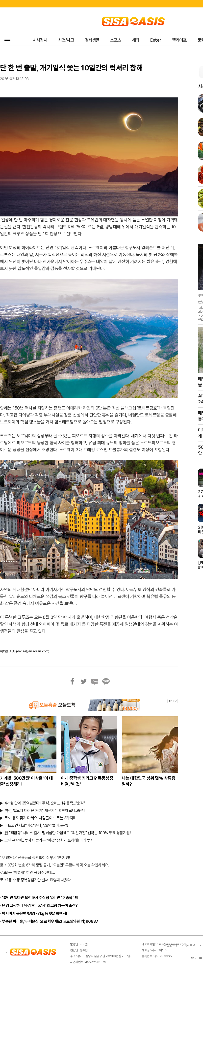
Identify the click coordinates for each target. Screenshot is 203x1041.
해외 (126, 39)
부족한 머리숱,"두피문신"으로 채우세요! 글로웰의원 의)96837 (50, 920)
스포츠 (108, 39)
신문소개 (172, 944)
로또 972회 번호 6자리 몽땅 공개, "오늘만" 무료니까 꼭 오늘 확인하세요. (54, 864)
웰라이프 (166, 39)
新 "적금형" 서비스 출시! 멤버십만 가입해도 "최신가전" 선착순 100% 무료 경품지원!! (67, 832)
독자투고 (189, 944)
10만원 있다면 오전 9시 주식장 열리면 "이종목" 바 (40, 896)
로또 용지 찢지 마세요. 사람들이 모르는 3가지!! (39, 817)
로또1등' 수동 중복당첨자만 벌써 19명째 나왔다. (36, 879)
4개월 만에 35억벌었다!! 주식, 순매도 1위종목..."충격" (44, 802)
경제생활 (87, 39)
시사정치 (39, 39)
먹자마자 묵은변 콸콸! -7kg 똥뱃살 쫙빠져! (34, 912)
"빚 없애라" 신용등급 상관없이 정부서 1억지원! (35, 856)
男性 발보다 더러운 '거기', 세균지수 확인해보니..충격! (44, 809)
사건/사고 (62, 39)
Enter (145, 39)
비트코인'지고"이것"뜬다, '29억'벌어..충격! (36, 824)
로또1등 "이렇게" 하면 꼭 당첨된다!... (27, 871)
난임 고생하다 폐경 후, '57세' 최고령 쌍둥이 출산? (40, 904)
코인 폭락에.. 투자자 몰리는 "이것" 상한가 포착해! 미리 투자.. (49, 839)
